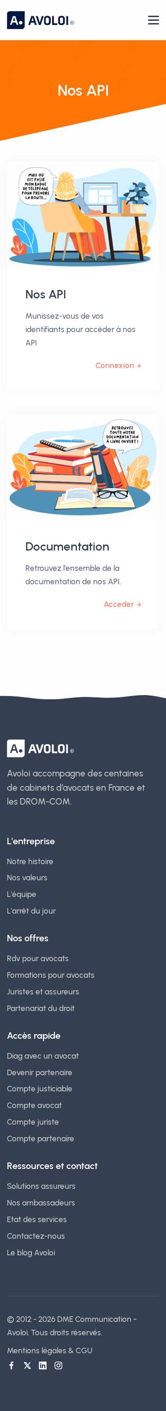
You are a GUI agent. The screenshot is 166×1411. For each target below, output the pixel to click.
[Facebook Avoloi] (11, 1365)
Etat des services (37, 1219)
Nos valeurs (27, 877)
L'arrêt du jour (31, 910)
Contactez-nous (36, 1236)
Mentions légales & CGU (49, 1350)
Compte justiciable (39, 1088)
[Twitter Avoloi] (27, 1365)
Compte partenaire (40, 1138)
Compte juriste (33, 1121)
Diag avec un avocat (43, 1055)
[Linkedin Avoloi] (42, 1365)
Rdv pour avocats (38, 958)
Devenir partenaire (39, 1072)
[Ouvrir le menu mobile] (153, 20)
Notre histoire (30, 861)
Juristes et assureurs (43, 991)
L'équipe (21, 894)
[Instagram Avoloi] (58, 1365)
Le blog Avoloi (31, 1252)
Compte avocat (34, 1105)
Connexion (114, 365)
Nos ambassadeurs (41, 1202)
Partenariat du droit (41, 1008)
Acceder (119, 604)
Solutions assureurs (41, 1186)
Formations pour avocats (51, 975)
